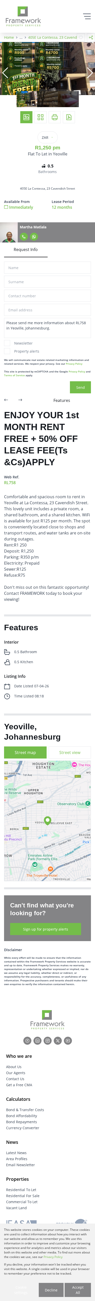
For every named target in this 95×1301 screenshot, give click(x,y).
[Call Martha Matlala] (24, 237)
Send (80, 387)
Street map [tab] (25, 752)
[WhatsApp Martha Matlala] (34, 237)
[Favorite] (81, 37)
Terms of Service (14, 375)
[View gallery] (26, 117)
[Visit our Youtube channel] (68, 1041)
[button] (5, 73)
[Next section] (20, 400)
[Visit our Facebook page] (27, 1041)
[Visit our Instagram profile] (48, 1041)
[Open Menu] (87, 16)
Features (61, 400)
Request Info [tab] (26, 249)
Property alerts (26, 351)
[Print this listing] (55, 117)
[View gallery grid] (40, 117)
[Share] (91, 37)
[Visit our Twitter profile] (58, 1041)
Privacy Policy (74, 363)
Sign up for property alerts (45, 929)
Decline (51, 1290)
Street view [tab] (69, 752)
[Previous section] (6, 400)
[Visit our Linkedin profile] (37, 1041)
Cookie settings (21, 1290)
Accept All (78, 1290)
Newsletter (23, 343)
